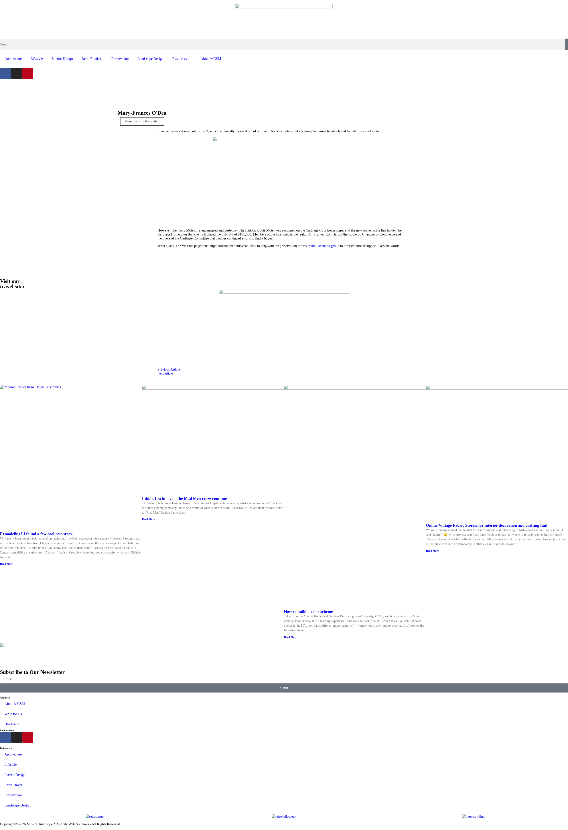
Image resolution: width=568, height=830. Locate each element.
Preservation (120, 59)
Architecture (13, 59)
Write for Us (13, 714)
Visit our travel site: (12, 283)
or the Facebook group (323, 246)
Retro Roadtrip (92, 59)
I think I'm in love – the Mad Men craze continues (185, 498)
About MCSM (211, 59)
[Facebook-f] (5, 73)
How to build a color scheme (308, 611)
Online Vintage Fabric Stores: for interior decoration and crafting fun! (486, 525)
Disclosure (11, 724)
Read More (6, 563)
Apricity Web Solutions (72, 824)
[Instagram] (16, 73)
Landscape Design (151, 59)
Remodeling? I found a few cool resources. (36, 534)
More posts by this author (142, 121)
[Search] (566, 44)
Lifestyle (37, 59)
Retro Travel (13, 785)
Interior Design (62, 59)
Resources (179, 59)
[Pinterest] (27, 73)
